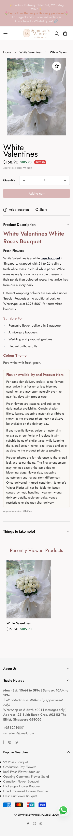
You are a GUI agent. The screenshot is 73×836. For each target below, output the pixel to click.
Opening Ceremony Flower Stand (26, 776)
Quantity (9, 180)
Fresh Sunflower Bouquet (20, 796)
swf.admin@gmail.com (18, 733)
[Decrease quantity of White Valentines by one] (24, 180)
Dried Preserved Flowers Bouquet (25, 791)
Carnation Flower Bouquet (21, 781)
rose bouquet (50, 258)
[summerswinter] (36, 33)
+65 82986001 (14, 727)
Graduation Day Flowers (19, 767)
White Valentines (30, 52)
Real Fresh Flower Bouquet (21, 771)
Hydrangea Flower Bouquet (21, 786)
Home (7, 52)
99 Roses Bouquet (15, 762)
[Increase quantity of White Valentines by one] (65, 180)
